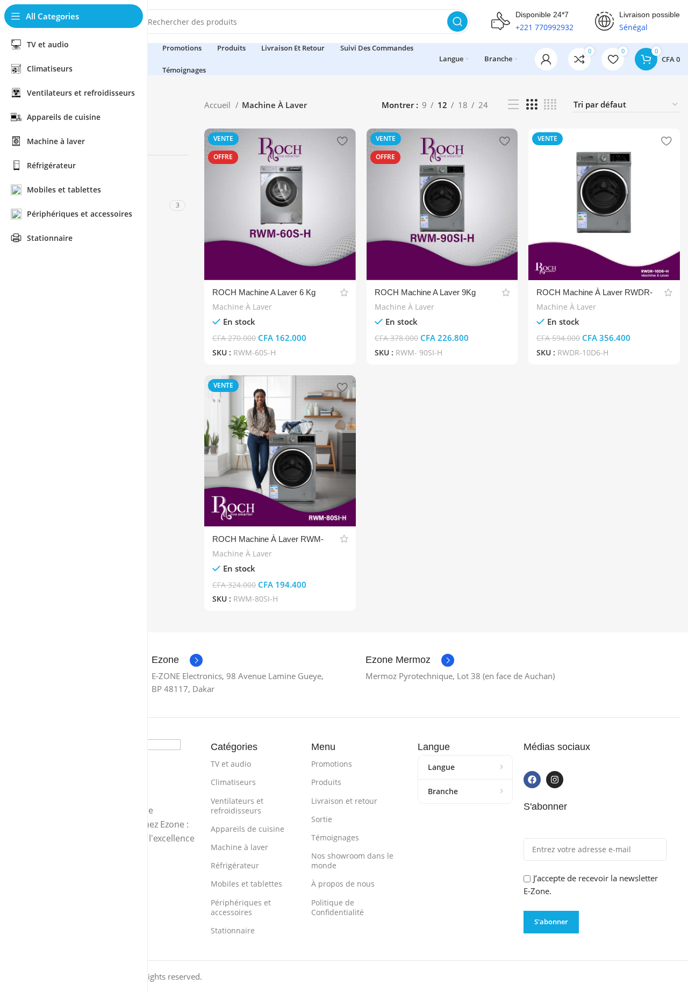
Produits (326, 782)
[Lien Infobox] (177, 660)
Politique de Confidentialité (337, 907)
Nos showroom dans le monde (352, 860)
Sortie (321, 819)
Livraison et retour (344, 801)
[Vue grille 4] (550, 104)
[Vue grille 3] (531, 104)
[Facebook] (532, 779)
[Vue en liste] (513, 104)
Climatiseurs (233, 782)
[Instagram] (554, 779)
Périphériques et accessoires (241, 907)
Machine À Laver (242, 307)
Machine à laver (239, 847)
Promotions (331, 764)
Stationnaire (233, 930)
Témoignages (335, 837)
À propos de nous (343, 884)
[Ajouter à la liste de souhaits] (342, 141)
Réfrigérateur (235, 865)
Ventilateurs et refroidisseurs (237, 806)
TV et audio (231, 764)
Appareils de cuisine (247, 829)
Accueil (218, 104)
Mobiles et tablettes (246, 884)
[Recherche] (457, 21)
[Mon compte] (546, 59)
